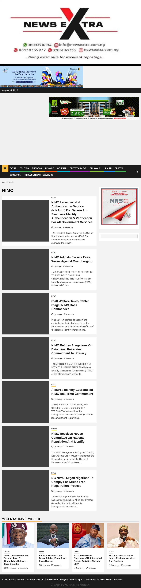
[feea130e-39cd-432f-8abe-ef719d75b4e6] (41, 76)
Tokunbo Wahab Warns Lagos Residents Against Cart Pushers (122, 558)
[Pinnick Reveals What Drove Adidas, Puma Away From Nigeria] (53, 535)
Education (15, 175)
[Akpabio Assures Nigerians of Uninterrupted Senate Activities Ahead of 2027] (88, 535)
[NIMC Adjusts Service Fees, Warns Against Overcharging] (25, 269)
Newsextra (69, 227)
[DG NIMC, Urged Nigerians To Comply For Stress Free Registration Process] (25, 490)
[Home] (5, 168)
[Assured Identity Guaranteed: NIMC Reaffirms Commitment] (25, 402)
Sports (119, 168)
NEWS (53, 197)
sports (41, 552)
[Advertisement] (70, 144)
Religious (95, 168)
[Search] (137, 171)
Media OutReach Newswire (39, 175)
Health (108, 168)
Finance (49, 168)
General (62, 168)
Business (37, 168)
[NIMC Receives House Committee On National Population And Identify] (25, 446)
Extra (13, 168)
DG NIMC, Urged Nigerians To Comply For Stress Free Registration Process (72, 481)
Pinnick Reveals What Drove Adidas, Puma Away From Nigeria (53, 558)
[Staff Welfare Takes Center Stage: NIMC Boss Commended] (25, 313)
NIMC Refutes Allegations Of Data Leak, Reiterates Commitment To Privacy (71, 349)
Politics (24, 168)
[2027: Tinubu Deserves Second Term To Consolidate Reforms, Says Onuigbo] (18, 535)
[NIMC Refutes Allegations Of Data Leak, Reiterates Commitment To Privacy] (25, 358)
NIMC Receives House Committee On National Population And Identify (67, 437)
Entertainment (78, 168)
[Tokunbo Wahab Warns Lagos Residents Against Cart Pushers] (123, 535)
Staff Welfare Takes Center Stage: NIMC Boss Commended (70, 305)
